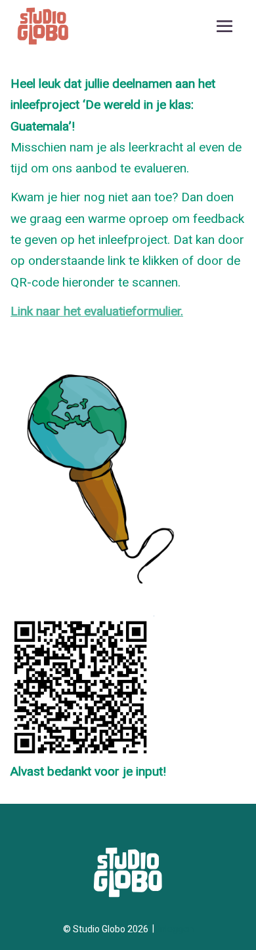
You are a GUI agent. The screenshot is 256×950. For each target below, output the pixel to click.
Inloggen (176, 929)
